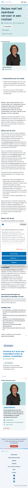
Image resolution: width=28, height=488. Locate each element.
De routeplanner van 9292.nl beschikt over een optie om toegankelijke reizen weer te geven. (14, 311)
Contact (14, 472)
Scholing (14, 463)
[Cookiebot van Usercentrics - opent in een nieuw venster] (20, 224)
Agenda (14, 460)
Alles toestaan (14, 253)
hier (24, 169)
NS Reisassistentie (15, 163)
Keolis (22, 202)
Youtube (14, 481)
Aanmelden (14, 446)
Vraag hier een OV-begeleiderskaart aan (14, 319)
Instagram (14, 478)
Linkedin (14, 475)
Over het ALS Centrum (14, 466)
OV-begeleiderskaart (16, 154)
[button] (26, 378)
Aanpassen (13, 258)
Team (14, 469)
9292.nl (6, 277)
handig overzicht (13, 145)
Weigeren (14, 262)
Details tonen (19, 249)
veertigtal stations (9, 142)
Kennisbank (14, 454)
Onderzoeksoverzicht (14, 457)
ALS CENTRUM (24, 485)
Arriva (17, 202)
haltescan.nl (13, 286)
